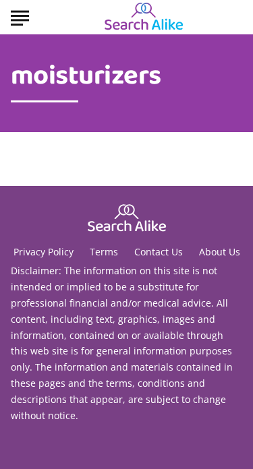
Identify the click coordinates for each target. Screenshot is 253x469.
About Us (219, 251)
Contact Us (158, 251)
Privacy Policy (43, 251)
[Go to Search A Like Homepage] (144, 17)
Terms (104, 251)
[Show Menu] (20, 16)
